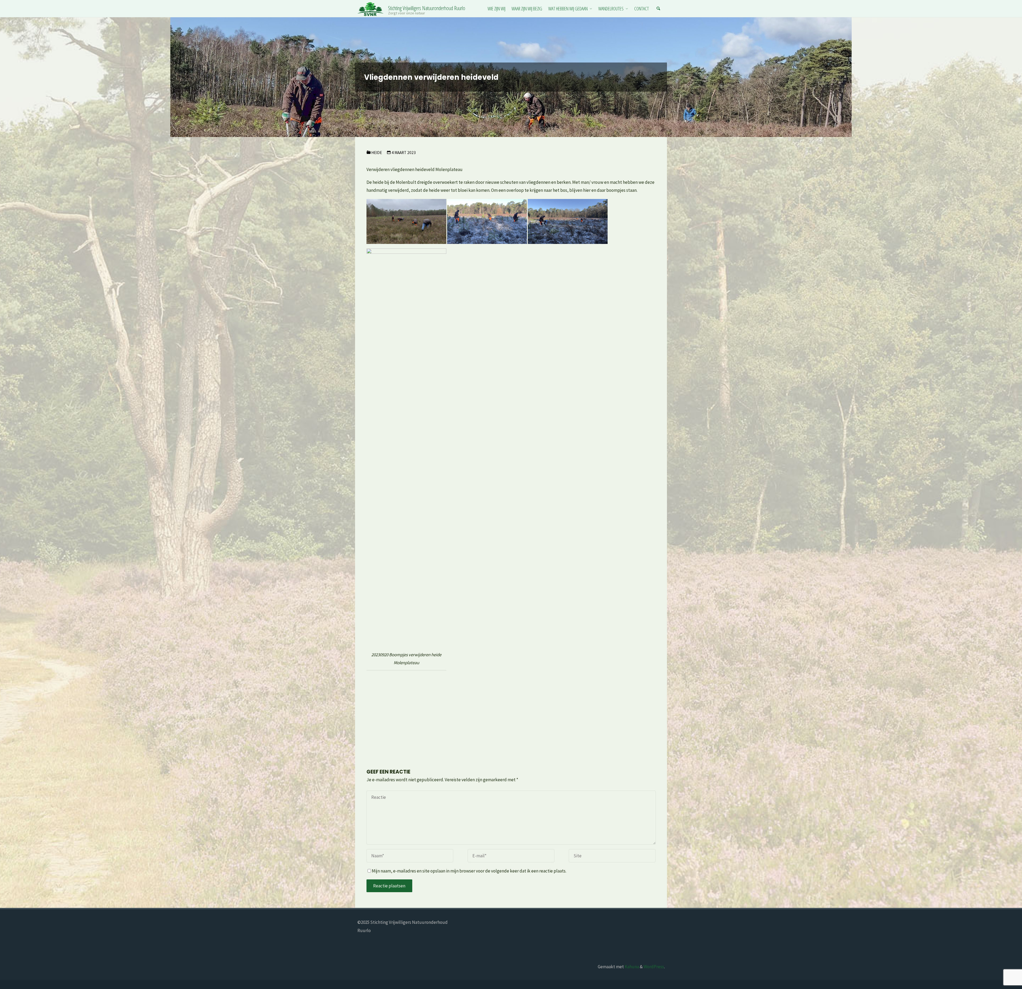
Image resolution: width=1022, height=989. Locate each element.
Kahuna (631, 967)
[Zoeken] (658, 8)
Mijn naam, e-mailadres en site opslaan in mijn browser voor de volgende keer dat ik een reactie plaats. (469, 871)
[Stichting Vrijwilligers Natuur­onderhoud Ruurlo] (370, 8)
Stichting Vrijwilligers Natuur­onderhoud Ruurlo (426, 7)
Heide (376, 152)
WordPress (654, 967)
